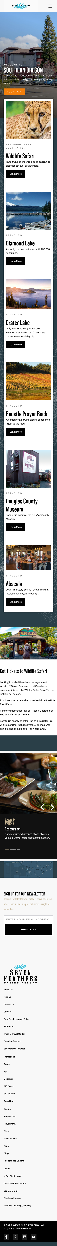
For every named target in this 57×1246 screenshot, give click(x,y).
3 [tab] (15, 852)
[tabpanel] (28, 832)
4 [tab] (18, 852)
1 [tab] (7, 852)
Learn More (15, 174)
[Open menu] (50, 6)
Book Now (14, 92)
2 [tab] (11, 852)
